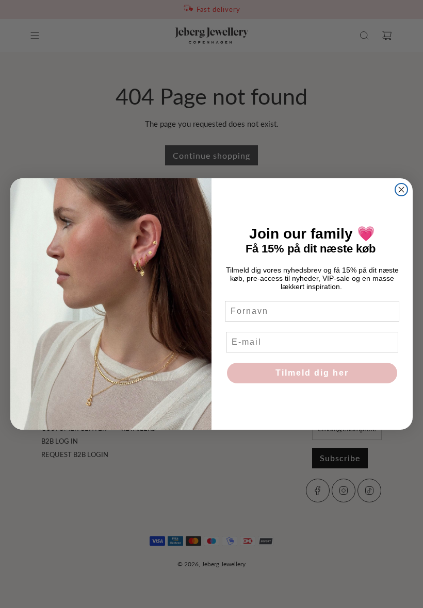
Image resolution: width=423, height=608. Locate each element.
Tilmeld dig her (312, 372)
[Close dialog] (401, 189)
